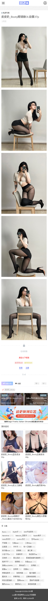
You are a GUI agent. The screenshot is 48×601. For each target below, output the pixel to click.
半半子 (17, 547)
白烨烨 (17, 569)
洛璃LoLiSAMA (9, 565)
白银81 (28, 569)
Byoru (6, 532)
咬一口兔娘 (29, 547)
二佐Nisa (30, 543)
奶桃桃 (20, 550)
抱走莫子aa (34, 554)
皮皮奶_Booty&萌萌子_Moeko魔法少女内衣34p (11, 517)
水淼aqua (30, 562)
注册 (27, 368)
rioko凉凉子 (8, 539)
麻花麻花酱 (34, 584)
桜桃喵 (19, 562)
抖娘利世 (21, 554)
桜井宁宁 (7, 562)
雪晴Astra (22, 580)
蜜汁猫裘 (34, 573)
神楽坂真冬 (8, 573)
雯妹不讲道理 (36, 580)
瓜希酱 (35, 565)
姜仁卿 (32, 550)
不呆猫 (6, 543)
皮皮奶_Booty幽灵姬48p (35, 485)
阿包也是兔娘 (8, 580)
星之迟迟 (18, 558)
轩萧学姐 (18, 577)
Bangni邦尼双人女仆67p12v (11, 398)
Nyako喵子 (39, 536)
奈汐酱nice (8, 550)
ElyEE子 (17, 532)
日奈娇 (6, 558)
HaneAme (7, 536)
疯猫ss (6, 569)
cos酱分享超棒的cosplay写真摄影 (24, 595)
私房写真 (6, 13)
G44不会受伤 (30, 532)
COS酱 (30, 591)
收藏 (19, 384)
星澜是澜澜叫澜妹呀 (35, 558)
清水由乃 (24, 565)
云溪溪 (6, 547)
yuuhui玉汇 (23, 539)
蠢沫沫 (6, 577)
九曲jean (17, 543)
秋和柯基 (22, 573)
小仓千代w (8, 554)
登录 (21, 368)
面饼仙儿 (20, 584)
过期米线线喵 (33, 577)
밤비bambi (37, 539)
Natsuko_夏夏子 (23, 536)
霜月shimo (7, 584)
